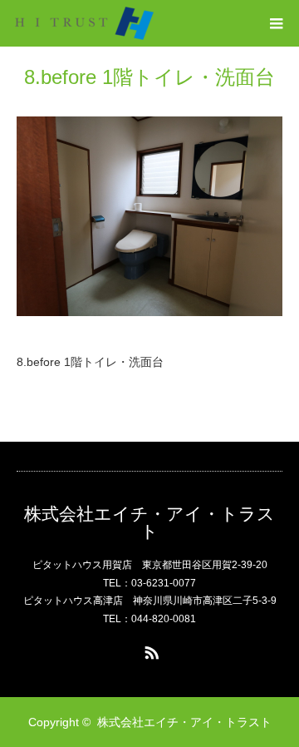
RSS (149, 649)
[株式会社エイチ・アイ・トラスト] (84, 23)
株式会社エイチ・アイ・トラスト (149, 522)
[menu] (275, 23)
